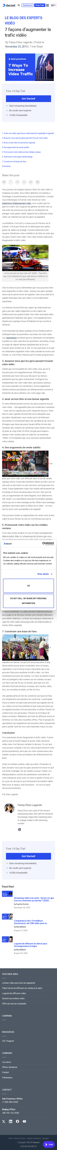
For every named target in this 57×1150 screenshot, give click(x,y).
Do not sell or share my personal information (28, 600)
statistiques (11, 338)
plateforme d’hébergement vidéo (16, 203)
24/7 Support (8, 1041)
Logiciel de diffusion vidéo (14, 993)
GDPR (10, 1138)
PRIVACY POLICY (20, 1138)
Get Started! (28, 98)
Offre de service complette (14, 1003)
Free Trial (40, 5)
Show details (43, 574)
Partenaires (7, 1077)
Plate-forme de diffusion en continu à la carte (22, 988)
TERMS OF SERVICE (34, 1138)
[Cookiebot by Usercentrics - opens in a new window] (42, 543)
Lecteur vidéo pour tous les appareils (18, 983)
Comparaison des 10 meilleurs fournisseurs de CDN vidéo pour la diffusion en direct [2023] (30, 922)
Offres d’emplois (9, 1067)
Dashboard (27, 5)
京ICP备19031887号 (28, 1146)
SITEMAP (45, 1138)
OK (28, 586)
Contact (5, 1072)
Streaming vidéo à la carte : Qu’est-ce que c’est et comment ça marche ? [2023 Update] (34, 899)
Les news (6, 1062)
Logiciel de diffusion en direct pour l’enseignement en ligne (30, 944)
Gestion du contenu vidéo (13, 998)
